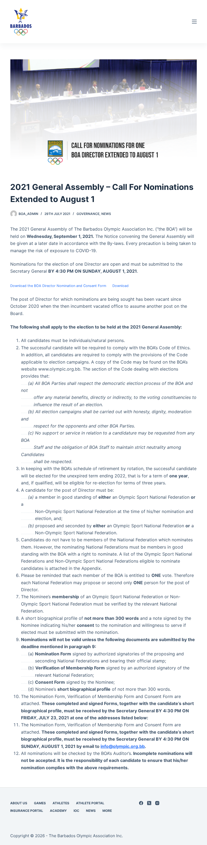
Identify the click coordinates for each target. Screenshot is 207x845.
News (106, 214)
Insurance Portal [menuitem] (26, 811)
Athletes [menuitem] (61, 803)
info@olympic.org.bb (123, 746)
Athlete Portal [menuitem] (90, 803)
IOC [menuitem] (76, 811)
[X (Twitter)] (149, 803)
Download (120, 286)
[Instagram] (157, 803)
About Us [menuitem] (18, 803)
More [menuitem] (107, 811)
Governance (88, 214)
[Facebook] (141, 803)
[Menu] (194, 21)
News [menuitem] (91, 811)
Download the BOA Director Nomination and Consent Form (58, 286)
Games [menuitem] (40, 803)
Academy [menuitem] (58, 811)
